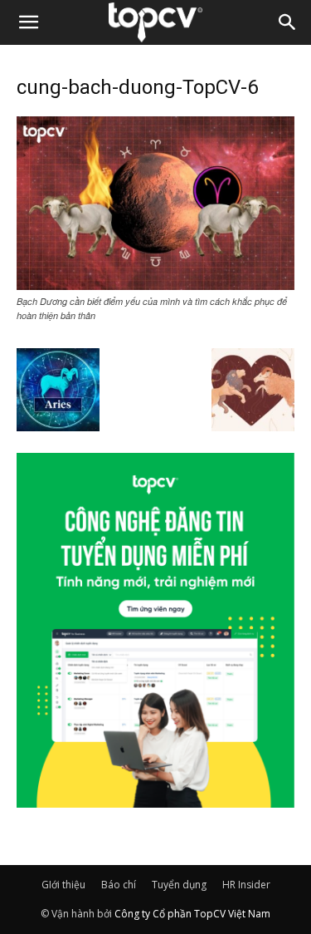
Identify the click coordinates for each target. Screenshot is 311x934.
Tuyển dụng (179, 884)
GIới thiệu (63, 884)
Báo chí (118, 884)
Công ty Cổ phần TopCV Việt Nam (192, 914)
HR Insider (246, 884)
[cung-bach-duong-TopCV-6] (155, 285)
